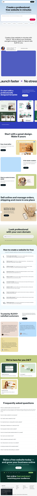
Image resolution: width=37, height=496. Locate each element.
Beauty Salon (26, 23)
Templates (17, 487)
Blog (16, 488)
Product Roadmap (32, 488)
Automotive (9, 23)
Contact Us (24, 486)
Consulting (14, 23)
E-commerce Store (20, 23)
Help (23, 488)
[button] (36, 212)
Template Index (32, 487)
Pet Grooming (32, 23)
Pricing (17, 486)
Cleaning (4, 23)
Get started (32, 1)
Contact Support (32, 485)
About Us (24, 485)
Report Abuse (31, 486)
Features (17, 485)
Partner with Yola (25, 487)
